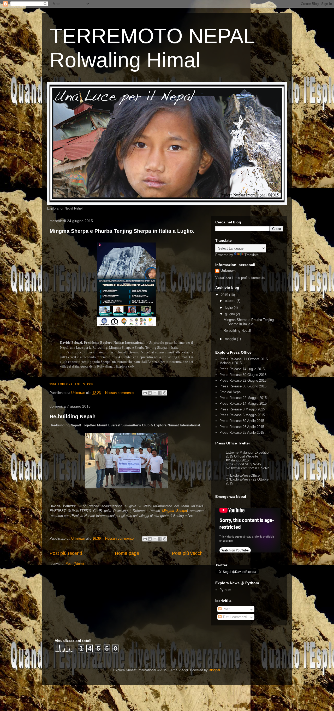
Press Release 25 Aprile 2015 (241, 432)
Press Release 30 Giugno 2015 (242, 375)
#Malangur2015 (237, 460)
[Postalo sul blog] (149, 393)
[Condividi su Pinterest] (164, 393)
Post (226, 609)
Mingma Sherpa (174, 511)
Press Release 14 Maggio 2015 (243, 403)
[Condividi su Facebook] (159, 393)
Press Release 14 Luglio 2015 (242, 369)
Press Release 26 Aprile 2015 (241, 427)
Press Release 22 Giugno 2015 (242, 380)
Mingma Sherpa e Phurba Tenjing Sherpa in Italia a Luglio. (122, 231)
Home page (127, 553)
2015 (225, 295)
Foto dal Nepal (230, 392)
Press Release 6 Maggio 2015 (242, 415)
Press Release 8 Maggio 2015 (242, 409)
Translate (251, 255)
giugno (230, 314)
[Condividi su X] (154, 393)
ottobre (230, 301)
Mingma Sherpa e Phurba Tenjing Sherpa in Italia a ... (249, 322)
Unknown (228, 271)
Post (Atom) (74, 564)
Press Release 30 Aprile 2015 (241, 421)
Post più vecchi (188, 553)
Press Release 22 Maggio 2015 (243, 398)
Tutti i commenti (234, 617)
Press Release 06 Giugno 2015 (242, 386)
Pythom (225, 590)
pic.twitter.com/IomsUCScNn (247, 468)
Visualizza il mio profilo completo (240, 278)
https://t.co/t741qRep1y (243, 464)
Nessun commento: (120, 393)
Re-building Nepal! (73, 416)
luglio (229, 307)
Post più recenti (66, 553)
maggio (231, 339)
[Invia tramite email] (144, 393)
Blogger (214, 670)
